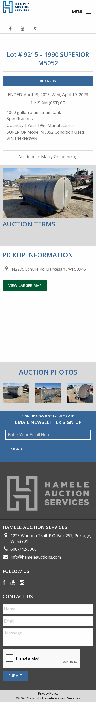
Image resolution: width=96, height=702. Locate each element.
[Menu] (88, 12)
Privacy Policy (48, 693)
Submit (15, 675)
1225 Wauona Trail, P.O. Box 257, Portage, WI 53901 (50, 538)
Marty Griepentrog (59, 156)
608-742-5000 (23, 549)
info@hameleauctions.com (35, 557)
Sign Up (18, 448)
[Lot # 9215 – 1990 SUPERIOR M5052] (16, 394)
